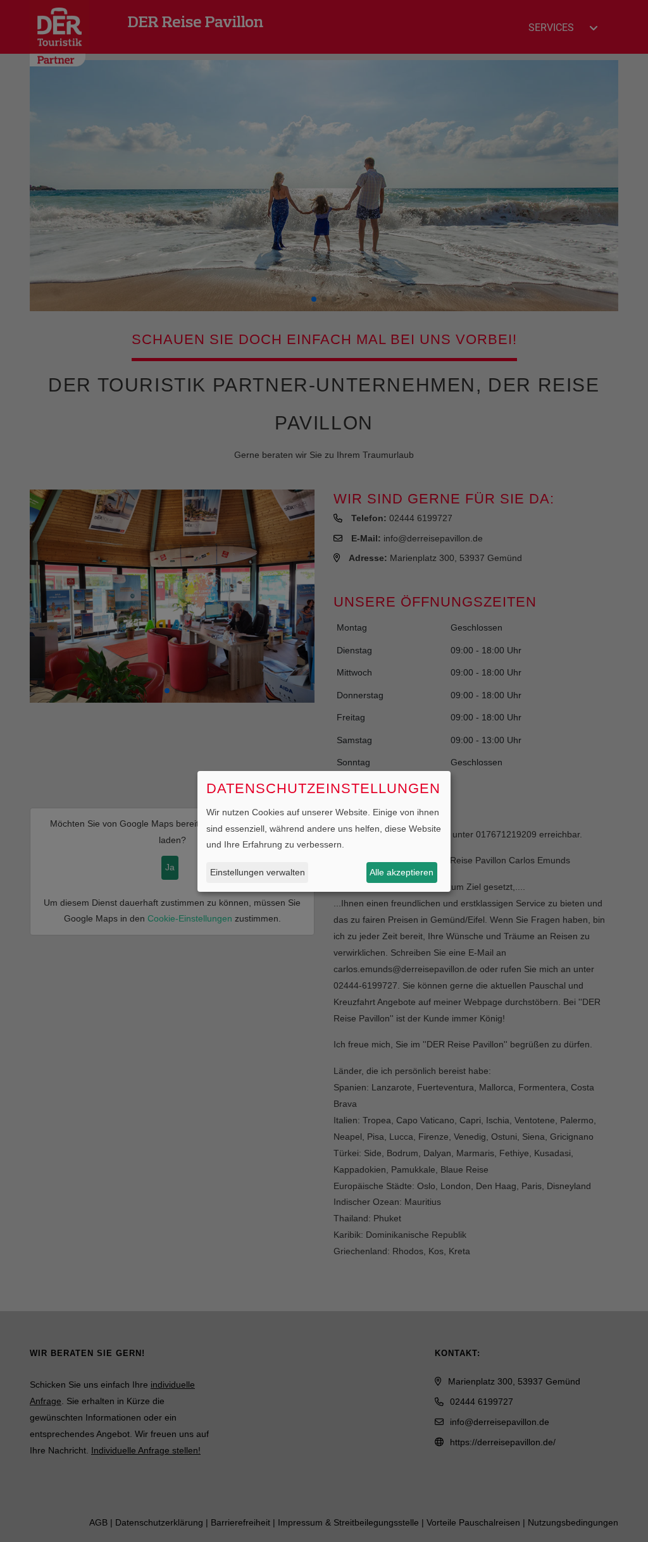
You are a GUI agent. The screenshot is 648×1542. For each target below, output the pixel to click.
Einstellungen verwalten (257, 872)
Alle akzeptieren (401, 872)
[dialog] (324, 831)
